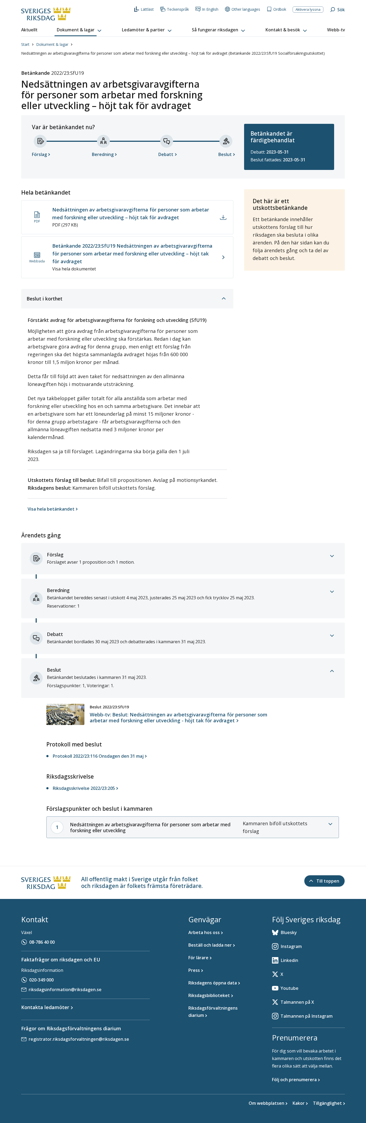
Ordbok (279, 9)
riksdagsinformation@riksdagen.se (65, 989)
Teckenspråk (178, 9)
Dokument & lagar (52, 44)
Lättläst (147, 9)
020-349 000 (41, 980)
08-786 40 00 (42, 942)
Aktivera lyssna (308, 9)
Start (25, 44)
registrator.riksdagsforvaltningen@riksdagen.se (79, 1039)
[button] (79, 30)
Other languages (245, 9)
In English (210, 9)
